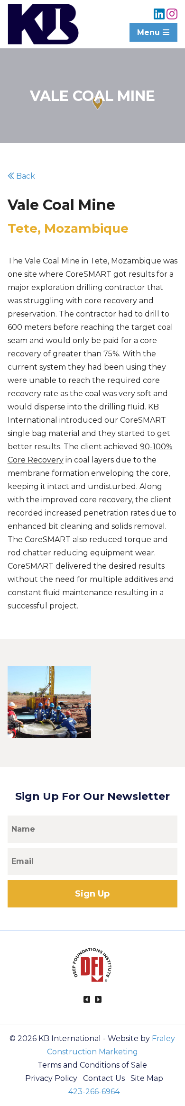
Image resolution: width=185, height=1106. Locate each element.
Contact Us (104, 1078)
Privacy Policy (51, 1078)
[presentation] (86, 999)
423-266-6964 (94, 1091)
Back (24, 176)
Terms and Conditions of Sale (92, 1065)
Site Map (146, 1078)
